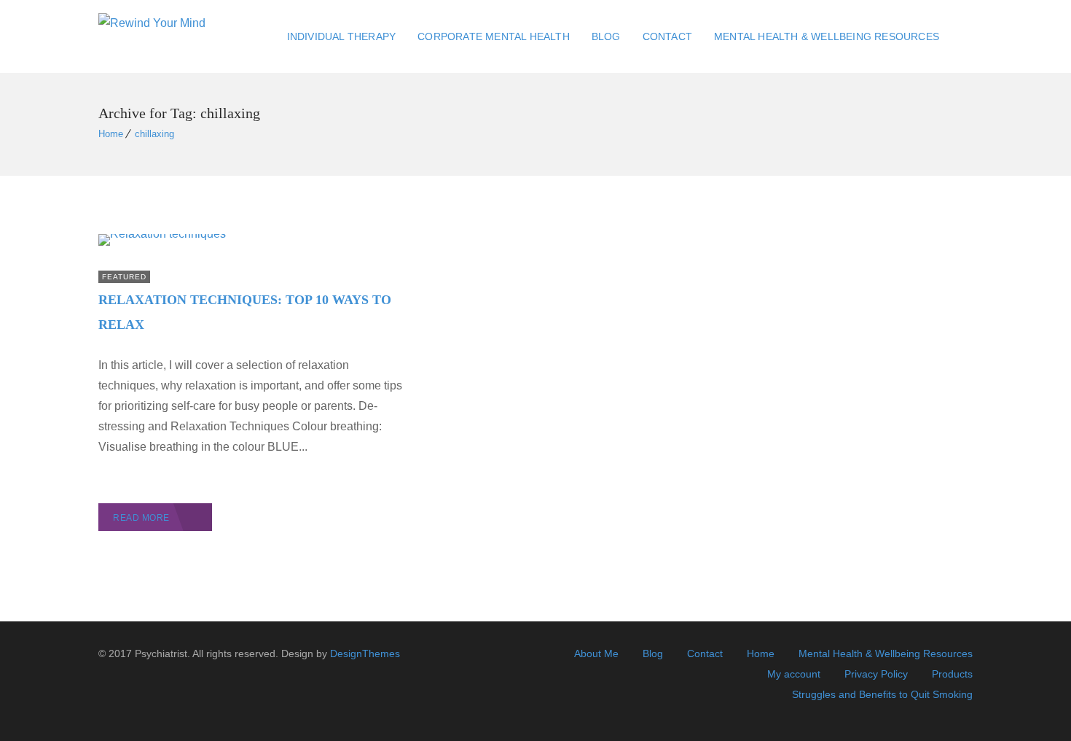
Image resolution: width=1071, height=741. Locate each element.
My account (793, 674)
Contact (667, 36)
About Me (596, 653)
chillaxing (154, 133)
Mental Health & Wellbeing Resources (826, 36)
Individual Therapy (341, 36)
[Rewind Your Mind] (151, 37)
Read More (141, 518)
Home (110, 133)
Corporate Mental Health (493, 36)
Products (952, 674)
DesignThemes (365, 653)
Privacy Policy (876, 674)
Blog (606, 36)
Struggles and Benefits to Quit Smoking (882, 694)
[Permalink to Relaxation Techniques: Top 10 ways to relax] (162, 234)
